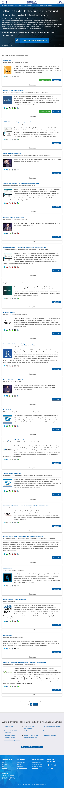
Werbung (19, 764)
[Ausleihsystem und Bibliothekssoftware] (32, 453)
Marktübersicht (8, 45)
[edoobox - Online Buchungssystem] (32, 103)
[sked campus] (32, 72)
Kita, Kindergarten (28, 731)
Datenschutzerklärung (41, 784)
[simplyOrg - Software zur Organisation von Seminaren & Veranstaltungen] (32, 678)
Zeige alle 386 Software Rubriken (32, 747)
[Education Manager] (32, 325)
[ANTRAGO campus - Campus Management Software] (32, 134)
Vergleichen (33, 85)
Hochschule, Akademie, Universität (43, 5)
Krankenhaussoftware (49, 731)
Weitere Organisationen (49, 735)
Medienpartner (20, 766)
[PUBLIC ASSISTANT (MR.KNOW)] (32, 391)
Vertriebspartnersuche (37, 764)
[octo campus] (32, 293)
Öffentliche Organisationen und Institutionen (20, 5)
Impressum (4, 768)
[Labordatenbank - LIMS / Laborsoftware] (32, 614)
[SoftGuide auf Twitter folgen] (55, 764)
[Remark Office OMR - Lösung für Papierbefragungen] (32, 358)
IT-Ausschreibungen (36, 762)
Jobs (3, 766)
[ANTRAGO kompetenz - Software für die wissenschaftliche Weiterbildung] (32, 261)
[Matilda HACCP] (32, 645)
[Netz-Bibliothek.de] (32, 421)
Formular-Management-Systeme (52, 726)
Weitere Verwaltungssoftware (12, 740)
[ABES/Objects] (32, 580)
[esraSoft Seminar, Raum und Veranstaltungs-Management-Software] (32, 549)
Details (57, 80)
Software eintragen (21, 762)
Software (5, 5)
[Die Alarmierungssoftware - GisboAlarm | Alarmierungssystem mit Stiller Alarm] (32, 517)
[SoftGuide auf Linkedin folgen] (51, 764)
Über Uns (4, 762)
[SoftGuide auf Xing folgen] (48, 768)
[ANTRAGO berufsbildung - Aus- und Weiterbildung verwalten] (32, 197)
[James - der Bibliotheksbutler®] (32, 486)
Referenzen (4, 764)
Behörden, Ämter (8, 726)
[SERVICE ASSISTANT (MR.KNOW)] (32, 229)
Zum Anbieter (46, 80)
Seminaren (36, 20)
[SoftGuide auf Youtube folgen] (51, 768)
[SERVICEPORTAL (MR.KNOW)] (32, 165)
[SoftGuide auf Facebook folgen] (48, 764)
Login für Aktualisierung (22, 768)
